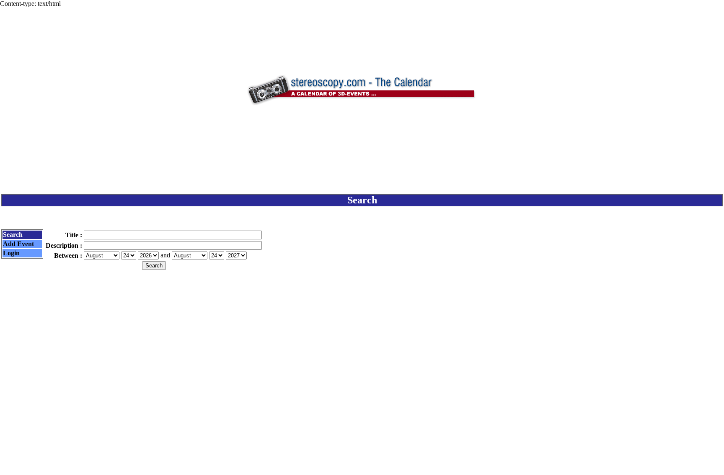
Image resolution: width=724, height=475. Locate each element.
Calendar (338, 463)
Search (13, 234)
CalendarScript (380, 463)
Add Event (18, 243)
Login (11, 253)
